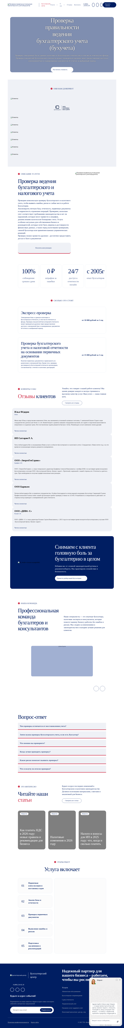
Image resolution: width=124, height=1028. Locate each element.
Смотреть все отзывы (72, 403)
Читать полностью (20, 431)
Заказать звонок (107, 4)
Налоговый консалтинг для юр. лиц (74, 1012)
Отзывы (69, 5)
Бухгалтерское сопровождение (72, 995)
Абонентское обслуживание (71, 991)
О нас (61, 5)
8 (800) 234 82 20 (87, 4)
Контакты (77, 5)
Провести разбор (71, 578)
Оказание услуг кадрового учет (72, 1008)
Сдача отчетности (68, 1000)
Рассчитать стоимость (60, 69)
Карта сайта (35, 1022)
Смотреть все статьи (71, 800)
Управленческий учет (69, 1004)
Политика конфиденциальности (18, 1022)
